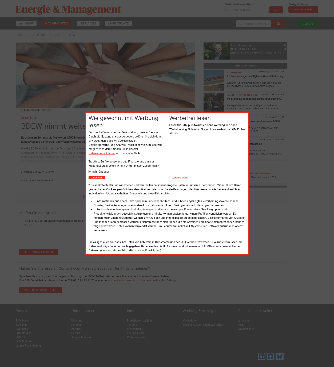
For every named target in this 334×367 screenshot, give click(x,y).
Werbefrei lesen (179, 177)
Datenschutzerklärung (102, 153)
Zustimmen (97, 177)
